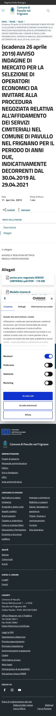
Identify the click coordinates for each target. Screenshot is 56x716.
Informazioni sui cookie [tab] (42, 306)
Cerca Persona (44, 708)
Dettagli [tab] (22, 306)
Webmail (49, 705)
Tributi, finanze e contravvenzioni (37, 518)
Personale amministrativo (14, 463)
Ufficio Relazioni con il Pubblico (17, 615)
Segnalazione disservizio (13, 637)
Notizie (5, 554)
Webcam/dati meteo (23, 705)
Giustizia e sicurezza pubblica (12, 537)
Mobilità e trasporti (38, 502)
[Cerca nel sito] (48, 10)
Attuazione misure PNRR (14, 673)
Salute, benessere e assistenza (38, 509)
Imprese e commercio (39, 497)
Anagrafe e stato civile (13, 506)
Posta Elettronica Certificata (15, 626)
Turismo (33, 525)
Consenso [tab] (8, 306)
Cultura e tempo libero (13, 525)
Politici (5, 468)
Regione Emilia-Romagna (15, 2)
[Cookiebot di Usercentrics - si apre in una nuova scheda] (34, 299)
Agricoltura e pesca (11, 497)
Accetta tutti (28, 396)
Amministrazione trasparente (16, 650)
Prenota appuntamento (13, 641)
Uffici (4, 477)
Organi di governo (10, 458)
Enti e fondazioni (10, 472)
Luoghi (5, 579)
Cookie (5, 655)
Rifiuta (28, 414)
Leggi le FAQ (8, 632)
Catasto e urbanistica (12, 520)
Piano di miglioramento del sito (17, 701)
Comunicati (7, 559)
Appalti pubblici (9, 511)
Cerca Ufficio (19, 708)
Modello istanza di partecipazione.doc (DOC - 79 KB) (28, 293)
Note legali (7, 664)
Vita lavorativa (36, 529)
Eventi (5, 584)
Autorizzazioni (9, 516)
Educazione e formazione (14, 529)
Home (4, 21)
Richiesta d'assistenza (12, 646)
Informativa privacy (11, 660)
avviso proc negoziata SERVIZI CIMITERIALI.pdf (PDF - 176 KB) (27, 279)
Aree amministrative (12, 481)
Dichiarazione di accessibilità (16, 669)
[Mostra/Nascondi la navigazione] (3, 10)
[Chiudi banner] (52, 299)
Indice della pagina (12, 219)
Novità (12, 21)
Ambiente (6, 502)
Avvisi (20, 21)
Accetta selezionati (28, 405)
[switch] (49, 365)
